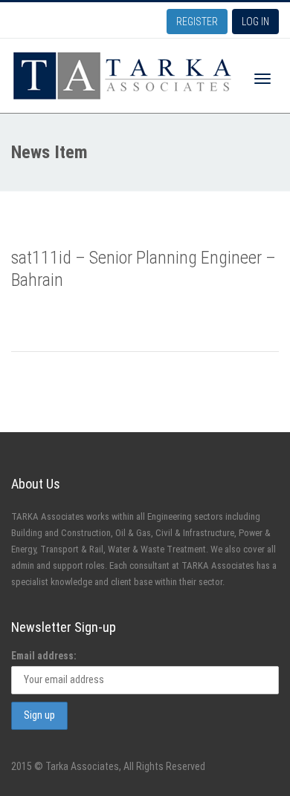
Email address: (44, 656)
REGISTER (197, 21)
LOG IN (255, 21)
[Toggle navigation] (262, 78)
